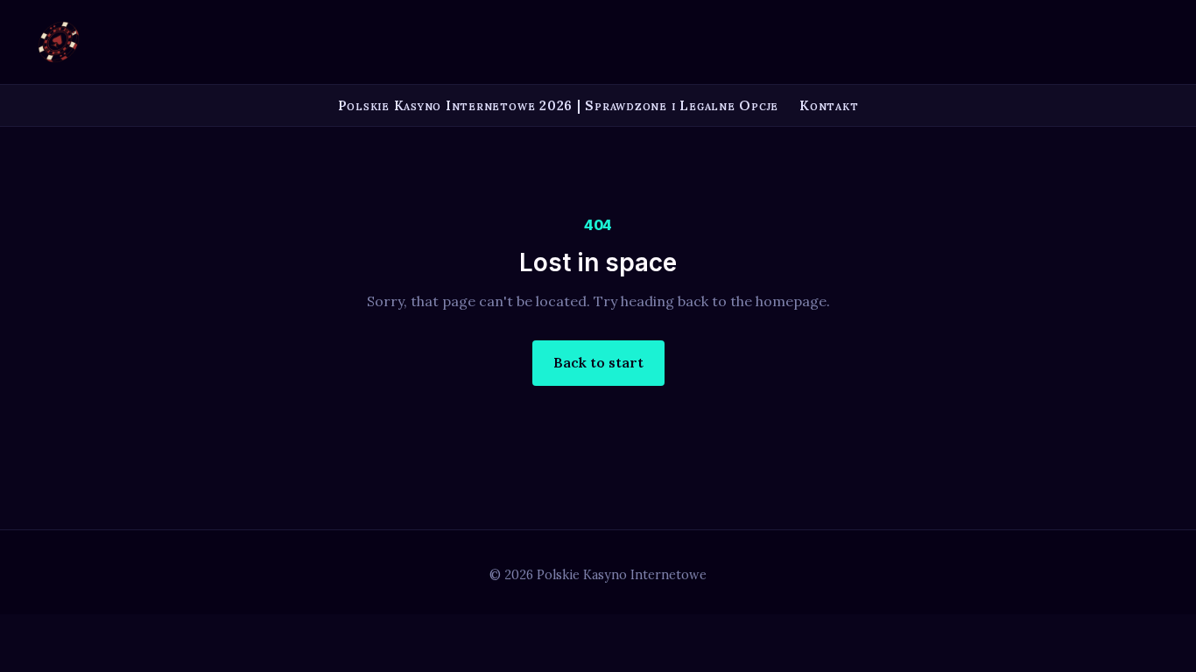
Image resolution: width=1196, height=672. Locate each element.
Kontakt (828, 105)
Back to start (598, 362)
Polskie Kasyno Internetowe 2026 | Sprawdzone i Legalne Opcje (558, 105)
